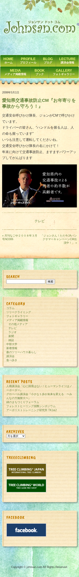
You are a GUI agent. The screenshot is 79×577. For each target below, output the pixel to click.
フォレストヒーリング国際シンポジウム (31, 406)
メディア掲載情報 (17, 320)
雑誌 (11, 340)
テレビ (40, 221)
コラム (10, 308)
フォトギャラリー (17, 316)
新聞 (11, 336)
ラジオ (12, 332)
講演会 (10, 356)
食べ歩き (11, 360)
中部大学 (11, 344)
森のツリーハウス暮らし (21, 352)
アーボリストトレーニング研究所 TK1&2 (31, 410)
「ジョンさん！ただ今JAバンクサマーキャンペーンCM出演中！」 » (59, 239)
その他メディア (18, 324)
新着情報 (11, 348)
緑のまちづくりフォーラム (22, 402)
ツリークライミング (18, 312)
